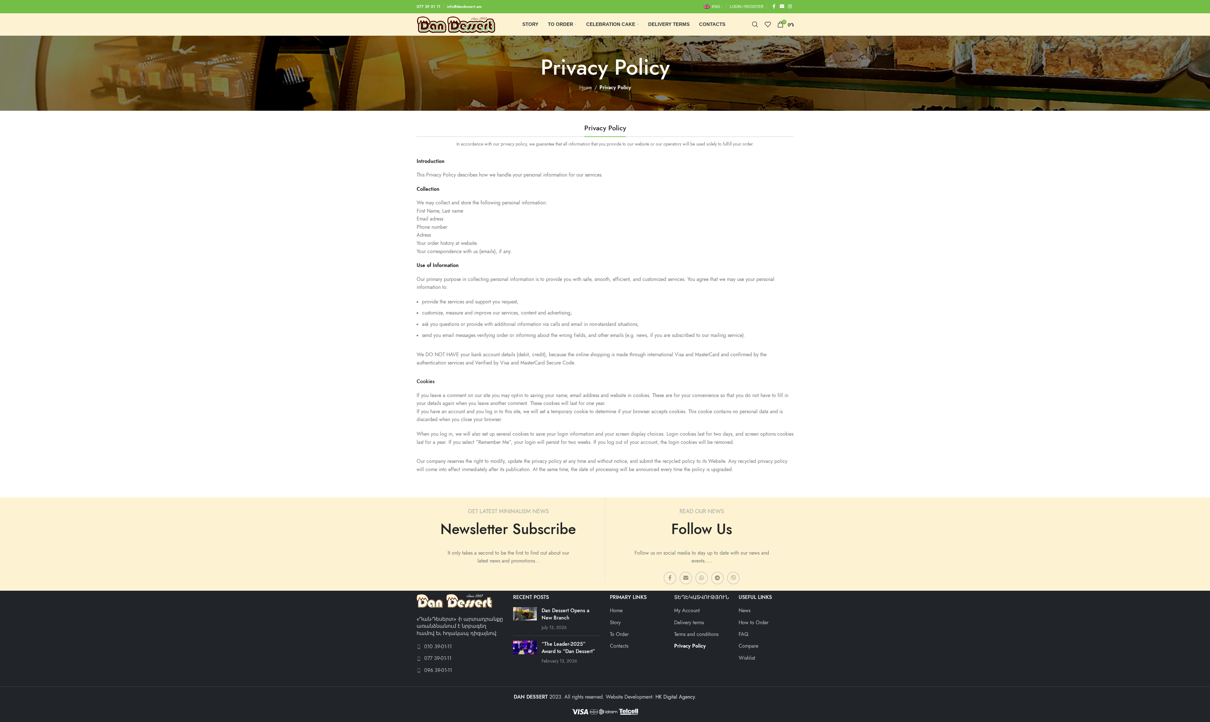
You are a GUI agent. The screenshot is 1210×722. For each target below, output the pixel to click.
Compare (748, 646)
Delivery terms (689, 622)
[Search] (755, 24)
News (744, 610)
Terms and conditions (696, 634)
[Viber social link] (733, 578)
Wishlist (747, 658)
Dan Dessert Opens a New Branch (565, 614)
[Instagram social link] (790, 6)
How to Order (753, 622)
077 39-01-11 (437, 658)
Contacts (619, 646)
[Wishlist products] (767, 24)
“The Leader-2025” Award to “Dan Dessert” (568, 648)
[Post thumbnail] (525, 619)
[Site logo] (456, 24)
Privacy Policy (690, 646)
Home (585, 87)
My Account (687, 610)
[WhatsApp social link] (701, 578)
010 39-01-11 (438, 646)
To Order (619, 634)
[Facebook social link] (774, 6)
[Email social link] (782, 6)
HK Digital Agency (675, 697)
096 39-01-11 (438, 670)
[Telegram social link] (717, 578)
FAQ (743, 634)
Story (615, 622)
